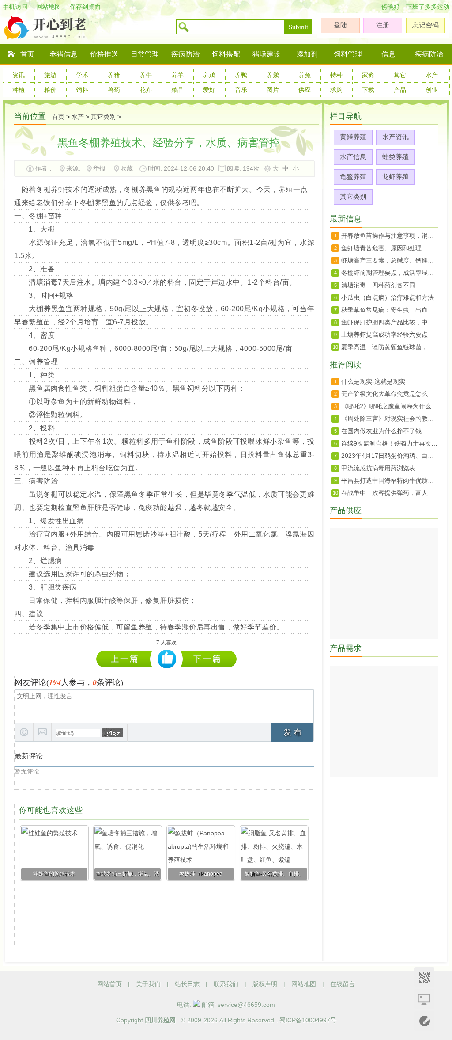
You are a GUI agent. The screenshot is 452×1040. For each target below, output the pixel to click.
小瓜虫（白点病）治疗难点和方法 (387, 297)
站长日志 (187, 983)
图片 (273, 89)
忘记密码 (425, 25)
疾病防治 (185, 54)
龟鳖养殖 (353, 176)
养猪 (114, 75)
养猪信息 (63, 54)
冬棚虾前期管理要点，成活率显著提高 (208, 658)
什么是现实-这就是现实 (373, 381)
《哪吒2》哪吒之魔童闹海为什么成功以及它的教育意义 (389, 406)
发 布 (292, 732)
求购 (336, 89)
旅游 (50, 75)
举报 (99, 168)
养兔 (304, 75)
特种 (336, 75)
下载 (368, 89)
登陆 (340, 25)
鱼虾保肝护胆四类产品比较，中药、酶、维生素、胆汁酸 (389, 322)
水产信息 (353, 156)
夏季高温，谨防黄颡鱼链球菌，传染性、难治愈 (389, 346)
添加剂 (307, 54)
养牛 (145, 75)
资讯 (18, 75)
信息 (388, 54)
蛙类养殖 (395, 156)
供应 (304, 89)
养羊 (177, 75)
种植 (18, 89)
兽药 (114, 89)
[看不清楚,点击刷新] (112, 732)
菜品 (177, 89)
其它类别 (103, 116)
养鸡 (209, 75)
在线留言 (342, 983)
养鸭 (241, 75)
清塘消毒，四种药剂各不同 (126, 658)
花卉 (145, 89)
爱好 (209, 89)
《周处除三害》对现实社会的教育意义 (389, 418)
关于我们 (148, 983)
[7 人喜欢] (167, 659)
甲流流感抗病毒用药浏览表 (378, 468)
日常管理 (145, 54)
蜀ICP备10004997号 (307, 1020)
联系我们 (226, 983)
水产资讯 (395, 137)
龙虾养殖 (395, 176)
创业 (432, 89)
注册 (382, 25)
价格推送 (104, 54)
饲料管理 (348, 54)
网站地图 (48, 6)
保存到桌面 (85, 6)
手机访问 (15, 6)
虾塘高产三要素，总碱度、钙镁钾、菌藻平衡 (389, 260)
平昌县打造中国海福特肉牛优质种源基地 (389, 480)
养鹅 (273, 75)
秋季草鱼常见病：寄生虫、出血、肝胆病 (389, 309)
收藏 (127, 168)
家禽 (368, 75)
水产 (432, 75)
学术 (82, 75)
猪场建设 (266, 54)
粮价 (50, 89)
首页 (27, 54)
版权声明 (264, 983)
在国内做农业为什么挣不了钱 (381, 430)
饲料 (82, 89)
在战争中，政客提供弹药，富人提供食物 (389, 492)
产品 (400, 89)
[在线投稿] (424, 1021)
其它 (400, 75)
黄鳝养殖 (353, 137)
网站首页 (109, 983)
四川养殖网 (160, 1020)
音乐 (241, 89)
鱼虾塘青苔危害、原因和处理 (381, 247)
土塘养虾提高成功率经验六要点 (384, 334)
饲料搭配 (226, 54)
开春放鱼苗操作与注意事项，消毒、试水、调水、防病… (389, 235)
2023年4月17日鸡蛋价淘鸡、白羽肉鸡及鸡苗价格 (389, 455)
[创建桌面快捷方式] (424, 999)
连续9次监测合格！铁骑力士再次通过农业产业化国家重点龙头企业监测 (389, 443)
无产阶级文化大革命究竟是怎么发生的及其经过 (389, 393)
